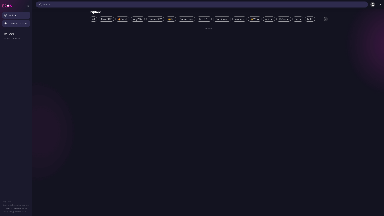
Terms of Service (20, 212)
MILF (310, 19)
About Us (11, 208)
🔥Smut (122, 19)
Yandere (239, 19)
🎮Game (284, 19)
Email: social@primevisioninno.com (15, 205)
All (93, 19)
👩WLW (254, 19)
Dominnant (222, 19)
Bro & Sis (204, 19)
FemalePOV (155, 19)
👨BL (171, 19)
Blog (4, 201)
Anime (269, 19)
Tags (9, 201)
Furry (298, 19)
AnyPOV (137, 19)
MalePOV (106, 19)
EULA (5, 208)
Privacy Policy (8, 212)
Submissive (186, 19)
